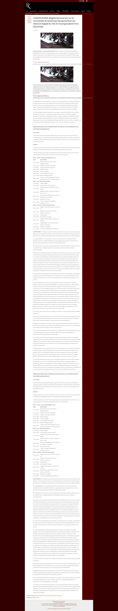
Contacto (89, 11)
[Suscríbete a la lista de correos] (83, 1)
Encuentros (52, 11)
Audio (38, 595)
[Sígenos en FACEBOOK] (88, 1)
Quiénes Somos (33, 11)
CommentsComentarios (63, 608)
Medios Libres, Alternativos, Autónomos (49, 595)
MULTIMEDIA (65, 11)
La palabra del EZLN (43, 11)
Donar (81, 1)
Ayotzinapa (36, 597)
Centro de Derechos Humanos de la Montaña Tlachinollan (29, 20)
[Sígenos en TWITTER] (85, 1)
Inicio (27, 11)
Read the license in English (59, 606)
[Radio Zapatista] (51, 5)
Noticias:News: (29, 13)
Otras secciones (75, 11)
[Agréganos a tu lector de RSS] (91, 1)
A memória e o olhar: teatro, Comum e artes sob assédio (46, 13)
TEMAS (58, 11)
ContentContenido (51, 608)
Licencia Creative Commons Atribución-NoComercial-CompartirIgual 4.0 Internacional (59, 603)
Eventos (83, 11)
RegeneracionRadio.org (43, 62)
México (60, 595)
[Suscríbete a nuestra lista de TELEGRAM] (86, 1)
